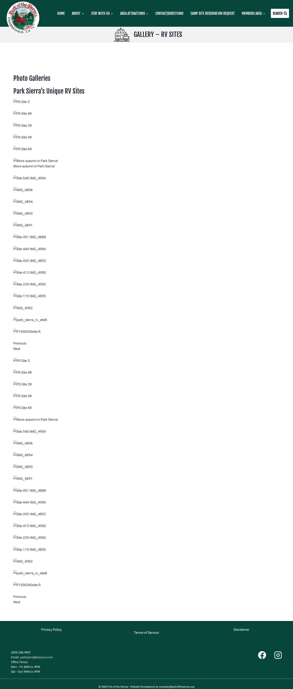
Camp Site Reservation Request (213, 13)
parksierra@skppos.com (36, 657)
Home (61, 13)
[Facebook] (262, 655)
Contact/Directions (169, 13)
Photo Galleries (31, 78)
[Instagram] (278, 655)
